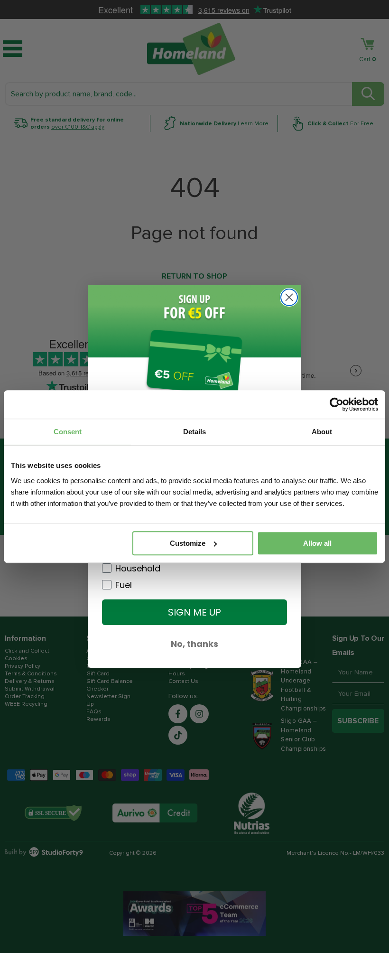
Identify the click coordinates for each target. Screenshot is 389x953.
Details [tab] (194, 432)
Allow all (317, 543)
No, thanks (194, 644)
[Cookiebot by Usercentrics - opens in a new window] (336, 404)
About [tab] (322, 432)
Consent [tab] (68, 432)
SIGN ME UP (194, 612)
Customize (187, 543)
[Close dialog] (289, 297)
